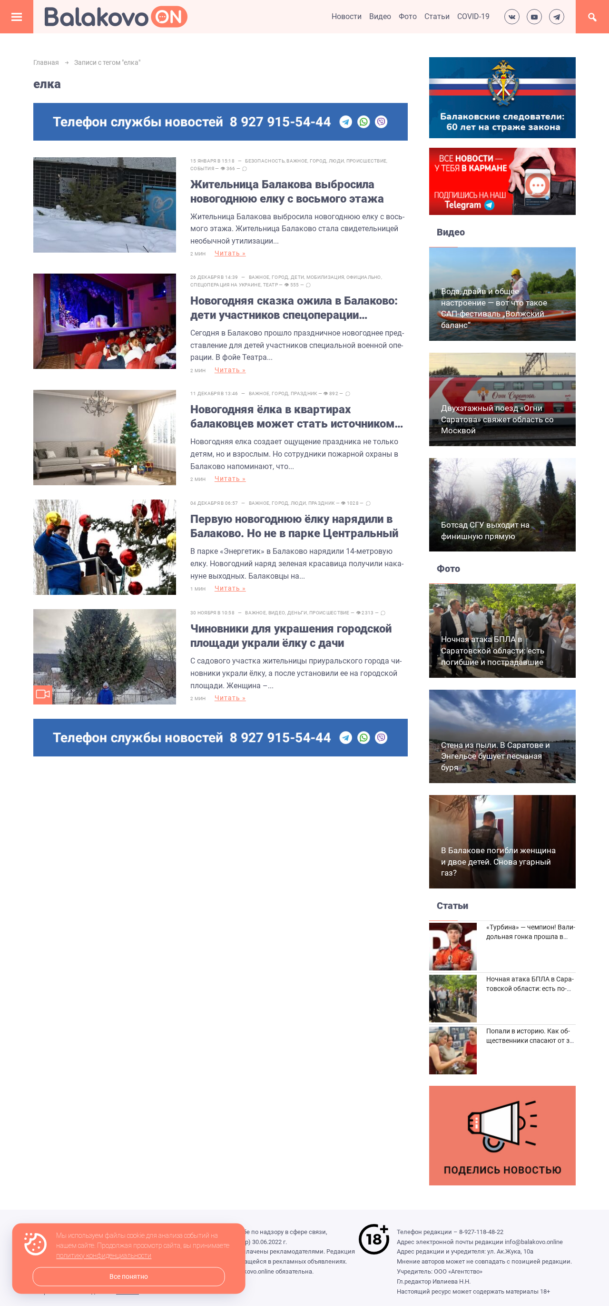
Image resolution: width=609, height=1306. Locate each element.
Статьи (437, 16)
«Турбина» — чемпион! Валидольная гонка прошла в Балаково (530, 936)
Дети (297, 277)
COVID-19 (473, 16)
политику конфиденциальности (103, 1256)
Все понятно (128, 1277)
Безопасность (265, 160)
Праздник (304, 393)
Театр (270, 284)
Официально (363, 277)
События (202, 168)
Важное (296, 160)
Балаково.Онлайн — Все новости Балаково (116, 16)
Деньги (297, 612)
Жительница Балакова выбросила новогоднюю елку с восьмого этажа (287, 191)
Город (318, 160)
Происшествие (366, 160)
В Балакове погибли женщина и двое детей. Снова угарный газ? (498, 862)
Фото (408, 16)
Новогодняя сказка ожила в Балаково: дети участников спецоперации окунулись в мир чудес (294, 308)
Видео (380, 16)
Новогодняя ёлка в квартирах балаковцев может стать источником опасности (292, 417)
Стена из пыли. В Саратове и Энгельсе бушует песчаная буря (495, 756)
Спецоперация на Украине (225, 284)
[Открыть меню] (16, 16)
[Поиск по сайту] (592, 16)
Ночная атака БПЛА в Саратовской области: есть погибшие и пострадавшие (492, 650)
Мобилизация (325, 277)
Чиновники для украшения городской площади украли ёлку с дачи (291, 636)
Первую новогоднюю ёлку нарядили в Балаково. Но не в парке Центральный (294, 526)
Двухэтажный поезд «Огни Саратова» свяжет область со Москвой (497, 419)
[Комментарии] (244, 169)
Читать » (230, 253)
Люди (336, 160)
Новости (347, 16)
